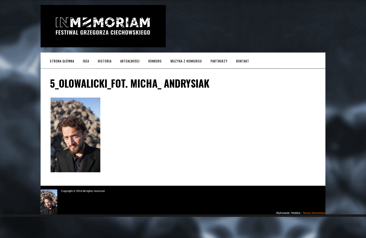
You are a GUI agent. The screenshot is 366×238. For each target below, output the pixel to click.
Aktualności (130, 61)
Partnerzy (219, 61)
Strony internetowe (314, 212)
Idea (86, 61)
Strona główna (62, 61)
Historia (105, 61)
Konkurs (155, 61)
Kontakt (242, 61)
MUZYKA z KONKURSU (186, 61)
